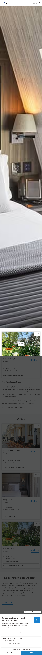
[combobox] (6, 3)
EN (7, 3)
